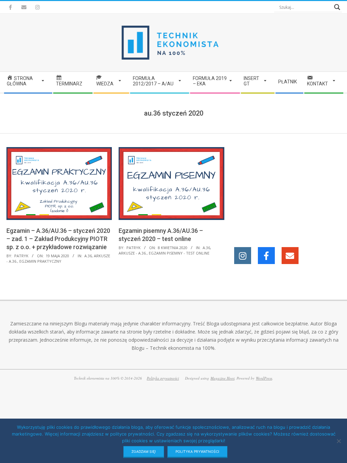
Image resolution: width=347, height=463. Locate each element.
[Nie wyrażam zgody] (338, 441)
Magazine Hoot (222, 378)
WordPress (264, 378)
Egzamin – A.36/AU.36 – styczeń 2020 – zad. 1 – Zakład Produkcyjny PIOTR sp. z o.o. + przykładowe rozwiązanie (58, 238)
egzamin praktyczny (40, 261)
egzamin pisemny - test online (179, 253)
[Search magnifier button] (337, 7)
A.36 (88, 255)
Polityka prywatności (163, 378)
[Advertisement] (288, 189)
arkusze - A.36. (133, 253)
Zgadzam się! (143, 451)
